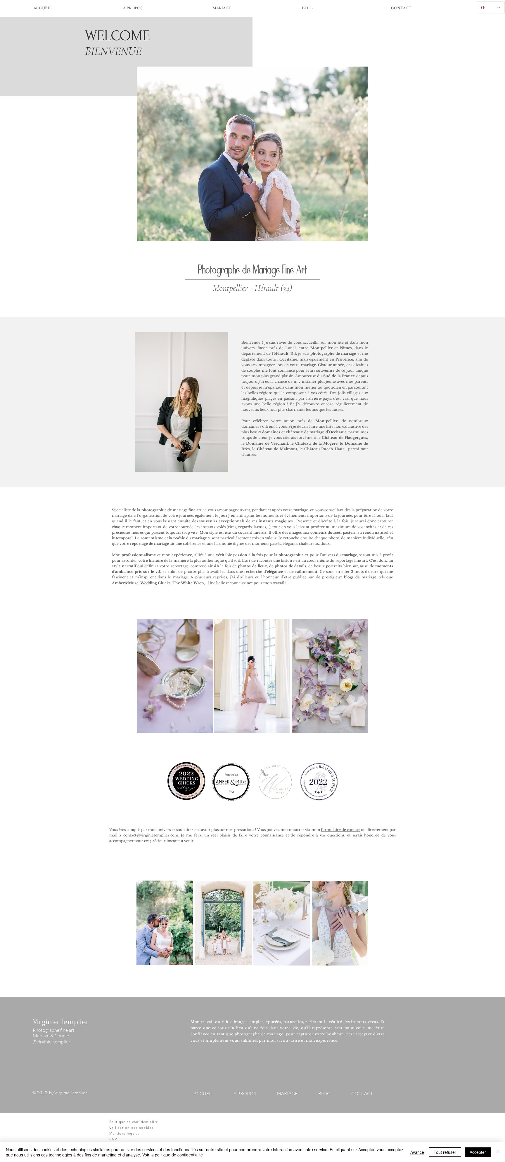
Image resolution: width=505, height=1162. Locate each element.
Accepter (478, 1152)
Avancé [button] (417, 1152)
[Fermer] (497, 1152)
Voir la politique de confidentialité (172, 1155)
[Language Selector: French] (491, 7)
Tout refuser (445, 1152)
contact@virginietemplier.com (150, 835)
